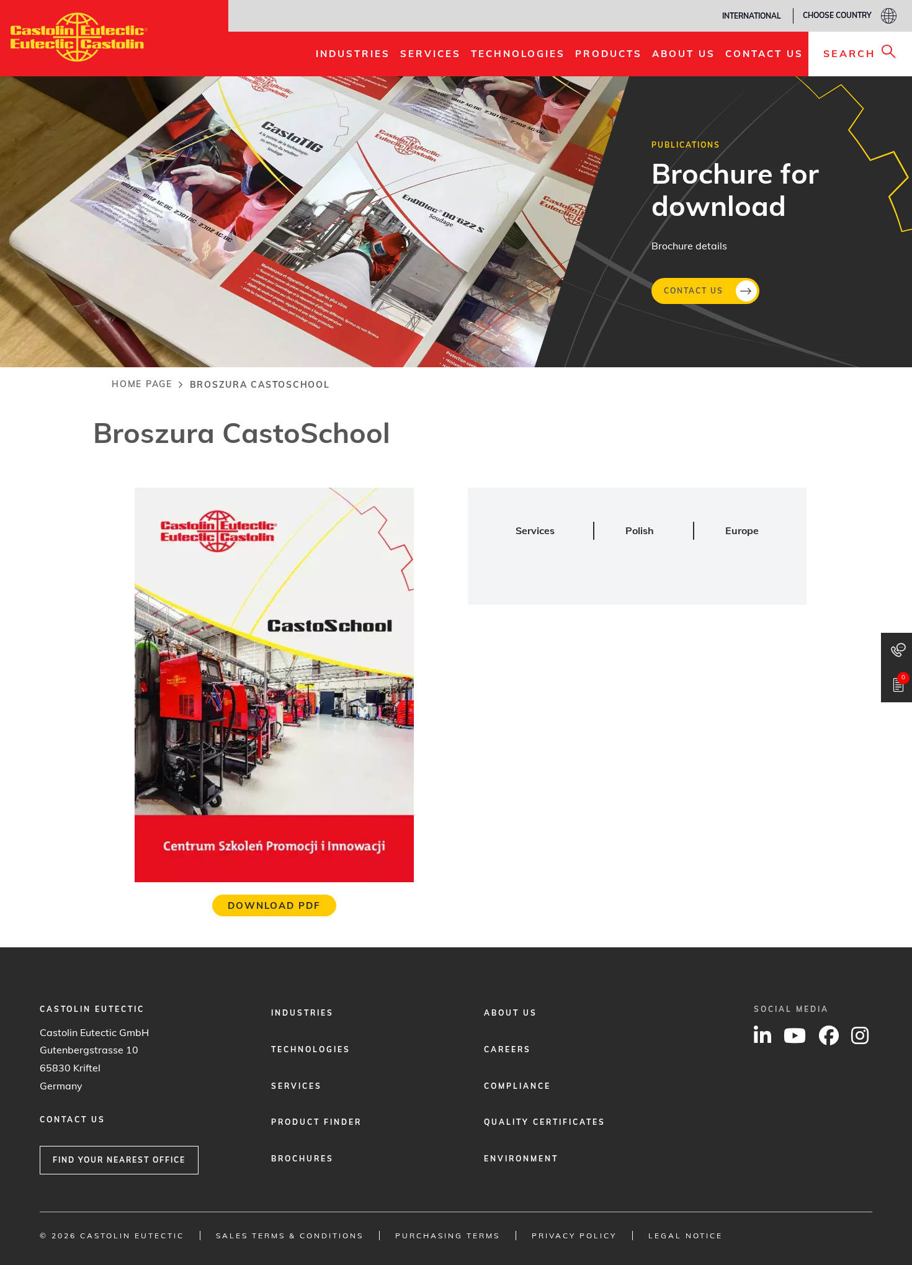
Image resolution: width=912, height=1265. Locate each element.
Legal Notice (685, 1235)
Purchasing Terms (447, 1235)
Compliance (517, 1086)
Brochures (302, 1158)
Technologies (311, 1049)
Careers (507, 1049)
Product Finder (316, 1122)
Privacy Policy (574, 1235)
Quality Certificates (545, 1122)
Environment (521, 1158)
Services (296, 1086)
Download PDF (274, 905)
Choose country (837, 15)
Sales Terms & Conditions (290, 1235)
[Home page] (79, 37)
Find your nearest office (119, 1159)
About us (510, 1012)
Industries (302, 1012)
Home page (142, 384)
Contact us (693, 290)
